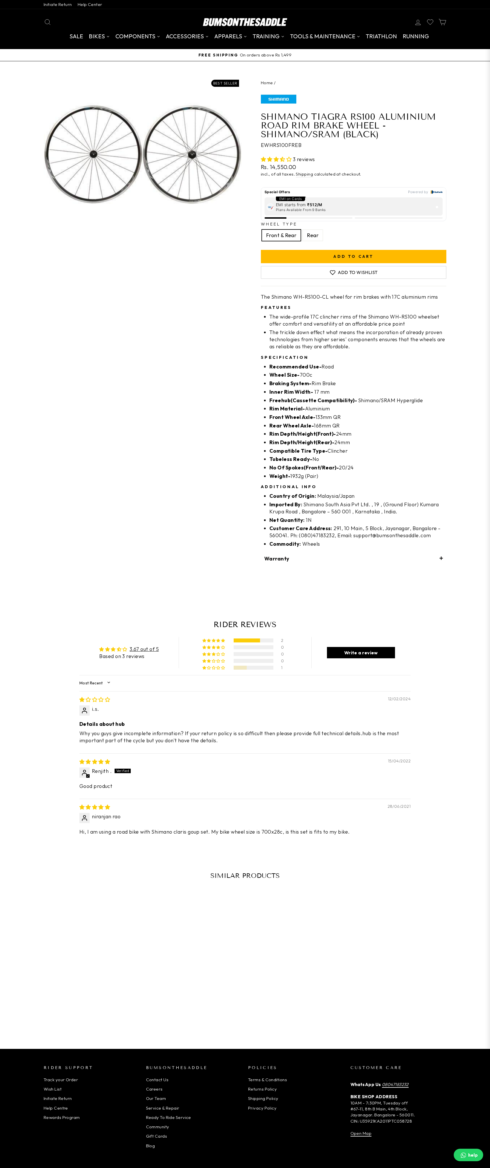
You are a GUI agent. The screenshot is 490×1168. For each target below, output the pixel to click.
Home (267, 82)
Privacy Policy (262, 1108)
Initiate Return (58, 4)
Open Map (361, 1133)
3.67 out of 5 (144, 649)
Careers (154, 1089)
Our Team (156, 1098)
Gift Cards (156, 1136)
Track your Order (61, 1079)
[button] (277, 159)
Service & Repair (162, 1108)
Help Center (90, 4)
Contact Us (157, 1079)
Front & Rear (281, 235)
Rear (312, 235)
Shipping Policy (263, 1098)
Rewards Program (62, 1117)
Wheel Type (279, 224)
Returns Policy (262, 1089)
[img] (94, 699)
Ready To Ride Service (168, 1117)
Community (157, 1126)
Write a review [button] (361, 652)
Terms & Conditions (267, 1079)
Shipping (304, 174)
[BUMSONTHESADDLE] (245, 22)
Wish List (53, 1089)
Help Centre (56, 1108)
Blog (150, 1145)
